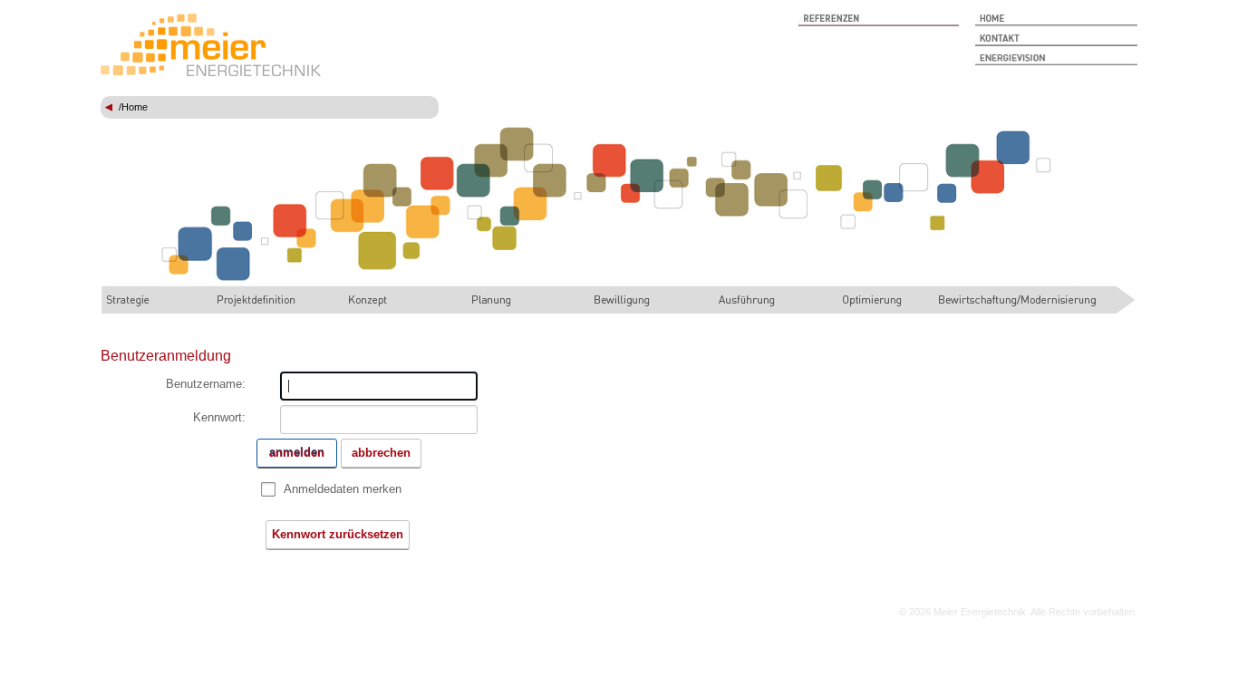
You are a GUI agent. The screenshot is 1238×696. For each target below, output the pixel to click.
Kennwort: (219, 417)
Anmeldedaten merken (342, 489)
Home (134, 107)
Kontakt (1056, 40)
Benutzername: (206, 384)
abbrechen (381, 452)
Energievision (1056, 59)
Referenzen (879, 20)
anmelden (296, 452)
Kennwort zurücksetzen (337, 534)
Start (1056, 20)
